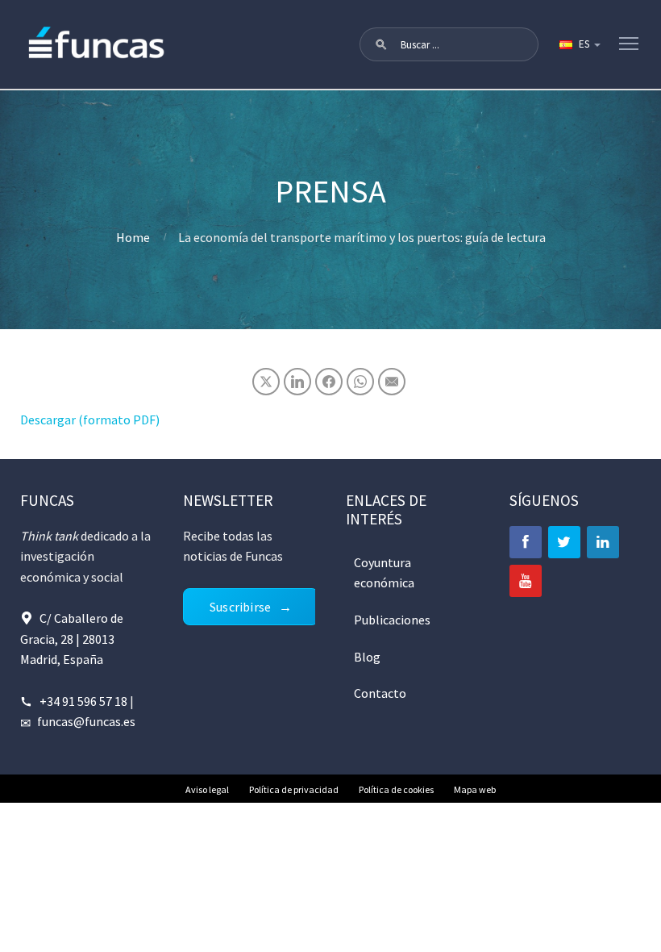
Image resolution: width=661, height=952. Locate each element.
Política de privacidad (294, 789)
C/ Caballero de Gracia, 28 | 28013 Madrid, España (71, 638)
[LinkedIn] (603, 542)
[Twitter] (564, 542)
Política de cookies (396, 789)
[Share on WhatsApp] (360, 381)
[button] (381, 44)
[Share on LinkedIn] (297, 381)
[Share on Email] (391, 381)
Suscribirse (240, 607)
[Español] (579, 44)
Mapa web (475, 789)
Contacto (380, 693)
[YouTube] (525, 581)
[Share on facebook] (329, 381)
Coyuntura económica (384, 572)
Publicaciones (392, 620)
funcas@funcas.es (86, 721)
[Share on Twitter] (266, 381)
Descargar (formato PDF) (90, 419)
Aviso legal (207, 789)
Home (133, 237)
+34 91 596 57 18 (83, 701)
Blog (367, 657)
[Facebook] (525, 542)
